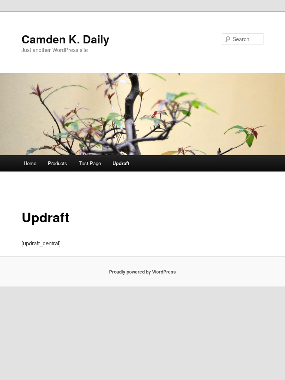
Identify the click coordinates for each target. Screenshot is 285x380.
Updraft (120, 163)
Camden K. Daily (65, 39)
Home (30, 163)
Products (57, 163)
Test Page (90, 163)
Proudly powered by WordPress (142, 271)
